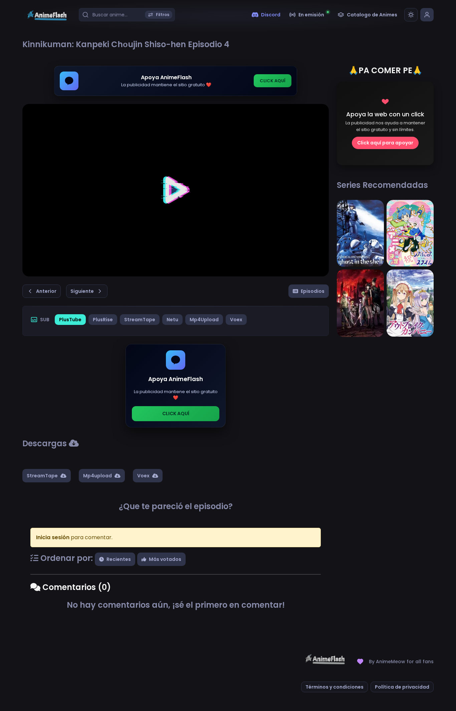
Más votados (165, 559)
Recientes (118, 559)
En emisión (311, 14)
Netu (172, 319)
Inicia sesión (52, 537)
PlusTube (70, 319)
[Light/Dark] (411, 14)
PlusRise (103, 319)
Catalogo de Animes (372, 14)
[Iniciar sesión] (427, 14)
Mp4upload (97, 475)
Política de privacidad (402, 687)
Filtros (162, 14)
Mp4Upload (204, 319)
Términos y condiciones (334, 687)
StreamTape (139, 319)
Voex (236, 319)
